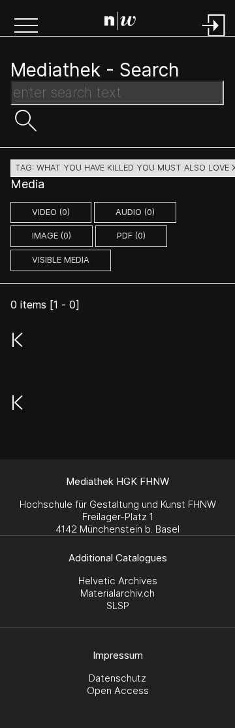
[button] (26, 27)
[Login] (214, 37)
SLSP (117, 605)
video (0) (51, 212)
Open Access (118, 690)
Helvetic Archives (117, 580)
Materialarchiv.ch (117, 593)
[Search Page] (120, 23)
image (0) (51, 235)
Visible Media (60, 260)
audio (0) (135, 212)
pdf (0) (131, 235)
